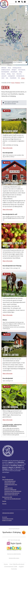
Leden (6, 486)
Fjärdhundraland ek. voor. (10, 484)
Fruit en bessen (21, 69)
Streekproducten (20, 76)
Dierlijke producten (5, 69)
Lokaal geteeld (11, 76)
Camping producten (17, 67)
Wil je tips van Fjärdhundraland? (12, 498)
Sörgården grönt (10, 131)
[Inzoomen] (26, 7)
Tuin (19, 78)
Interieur (3, 74)
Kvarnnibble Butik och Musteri (13, 244)
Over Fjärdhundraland (7, 479)
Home (3, 477)
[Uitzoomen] (26, 9)
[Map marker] (7, 33)
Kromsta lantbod (11, 355)
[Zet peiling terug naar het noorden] (26, 11)
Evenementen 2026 (7, 497)
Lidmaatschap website (8, 513)
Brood (9, 67)
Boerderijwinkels (5, 71)
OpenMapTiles (15, 62)
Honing (20, 71)
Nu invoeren (4, 517)
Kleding (8, 74)
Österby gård (9, 294)
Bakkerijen (3, 67)
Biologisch (14, 69)
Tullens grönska (10, 407)
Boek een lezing (8, 488)
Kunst (13, 74)
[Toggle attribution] (26, 62)
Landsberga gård (10, 183)
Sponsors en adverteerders (14, 554)
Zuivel (2, 78)
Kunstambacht (14, 71)
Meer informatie (7, 148)
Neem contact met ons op (11, 494)
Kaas (7, 78)
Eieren (23, 78)
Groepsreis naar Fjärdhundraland (12, 491)
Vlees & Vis (19, 74)
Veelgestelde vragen (9, 483)
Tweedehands (13, 78)
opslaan (7, 110)
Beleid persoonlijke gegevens (11, 493)
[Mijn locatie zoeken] (26, 14)
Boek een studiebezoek (10, 489)
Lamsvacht (3, 76)
